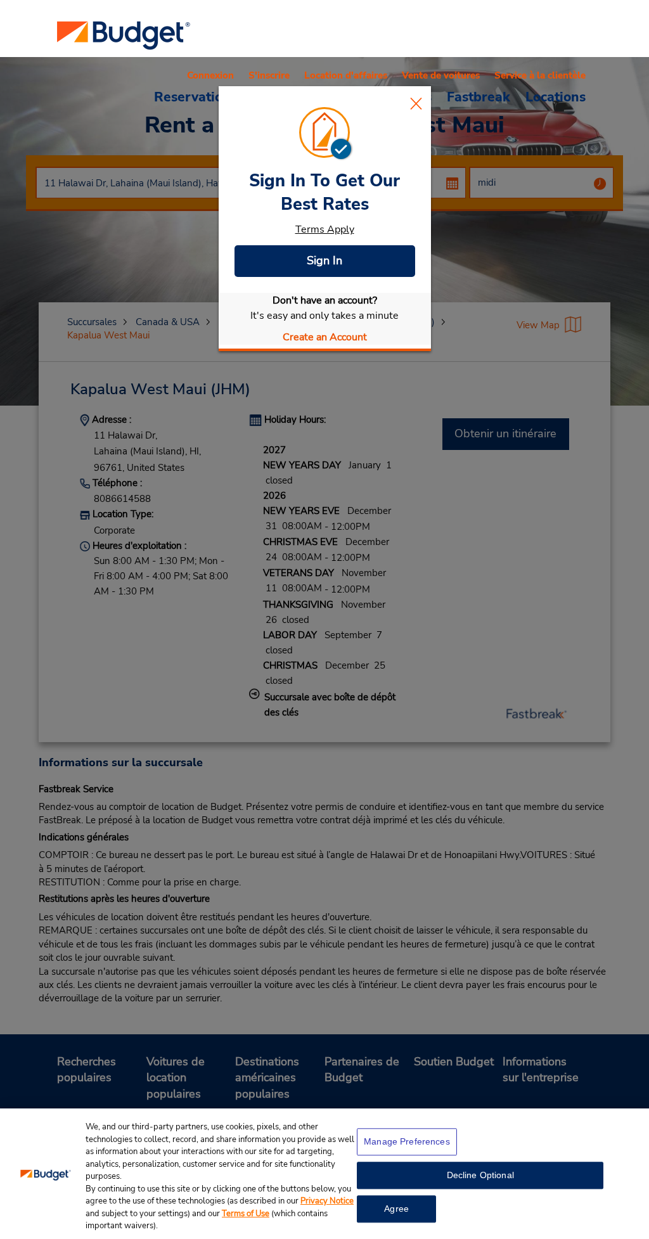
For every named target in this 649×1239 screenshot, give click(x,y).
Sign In (324, 260)
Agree (396, 1209)
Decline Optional (480, 1175)
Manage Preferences (407, 1141)
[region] (324, 1173)
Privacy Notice (327, 1201)
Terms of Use (245, 1213)
